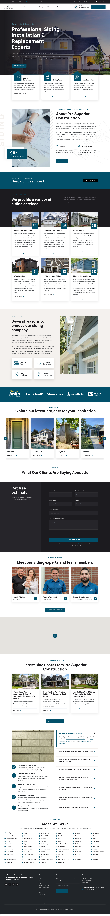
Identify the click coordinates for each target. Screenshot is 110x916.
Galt (59, 841)
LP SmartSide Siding (53, 276)
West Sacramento (29, 862)
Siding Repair (58, 80)
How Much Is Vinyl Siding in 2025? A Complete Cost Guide (54, 694)
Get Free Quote (91, 180)
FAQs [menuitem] (75, 1)
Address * (77, 500)
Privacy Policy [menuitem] (44, 903)
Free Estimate (99, 7)
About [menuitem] (32, 7)
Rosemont (96, 854)
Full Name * (52, 491)
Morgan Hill (61, 846)
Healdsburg (44, 844)
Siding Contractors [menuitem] (44, 885)
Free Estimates (88, 80)
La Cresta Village (63, 844)
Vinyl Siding (78, 230)
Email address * (53, 500)
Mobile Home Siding (82, 276)
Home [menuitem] (25, 7)
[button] (98, 39)
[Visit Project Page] (17, 433)
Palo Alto (26, 852)
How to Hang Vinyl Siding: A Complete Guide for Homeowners (84, 694)
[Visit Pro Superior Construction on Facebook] (100, 2)
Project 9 (86, 452)
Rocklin (77, 854)
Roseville (9, 857)
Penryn (43, 852)
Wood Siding (19, 276)
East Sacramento (12, 838)
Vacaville (95, 859)
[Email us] (97, 2)
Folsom (26, 841)
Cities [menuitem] (80, 1)
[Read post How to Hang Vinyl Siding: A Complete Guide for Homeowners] (84, 681)
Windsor (43, 862)
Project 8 (61, 452)
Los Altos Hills (28, 846)
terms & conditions (79, 544)
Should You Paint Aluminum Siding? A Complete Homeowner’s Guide (24, 695)
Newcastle (96, 846)
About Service (18, 253)
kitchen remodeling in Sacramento (75, 739)
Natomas (78, 846)
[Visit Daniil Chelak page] (25, 580)
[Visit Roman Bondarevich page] (84, 580)
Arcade (26, 833)
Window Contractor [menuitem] (44, 887)
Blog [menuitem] (40, 892)
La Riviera (78, 844)
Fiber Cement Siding (53, 230)
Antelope (9, 833)
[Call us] (93, 2)
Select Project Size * (54, 509)
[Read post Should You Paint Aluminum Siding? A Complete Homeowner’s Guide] (25, 681)
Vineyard (9, 862)
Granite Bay (96, 841)
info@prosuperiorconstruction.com (36, 1)
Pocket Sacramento (98, 852)
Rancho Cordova (28, 854)
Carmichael (27, 836)
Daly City (60, 836)
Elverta (60, 838)
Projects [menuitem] (59, 7)
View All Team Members (55, 609)
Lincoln (95, 844)
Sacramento (27, 857)
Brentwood (96, 833)
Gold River (78, 841)
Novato (77, 849)
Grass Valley (10, 844)
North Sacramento (63, 849)
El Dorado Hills (28, 838)
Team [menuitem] (40, 881)
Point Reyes (10, 854)
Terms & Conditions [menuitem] (56, 903)
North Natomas (45, 849)
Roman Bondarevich (82, 597)
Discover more (19, 65)
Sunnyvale (78, 859)
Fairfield (95, 838)
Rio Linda (60, 854)
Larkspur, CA (37, 452)
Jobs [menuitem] (40, 883)
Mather (43, 846)
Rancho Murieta (45, 854)
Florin (8, 841)
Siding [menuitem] (41, 7)
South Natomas (11, 859)
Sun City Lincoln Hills (47, 859)
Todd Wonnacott (50, 597)
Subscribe (63, 891)
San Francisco (62, 857)
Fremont (43, 841)
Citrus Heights (45, 836)
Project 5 (10, 452)
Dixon (94, 836)
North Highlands (28, 849)
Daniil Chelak (19, 597)
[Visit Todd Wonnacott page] (55, 580)
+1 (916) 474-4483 (84, 7)
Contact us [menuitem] (87, 1)
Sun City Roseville (63, 859)
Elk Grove (43, 838)
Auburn (60, 833)
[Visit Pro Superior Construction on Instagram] (104, 2)
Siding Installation (27, 79)
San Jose (78, 857)
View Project (11, 455)
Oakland (95, 849)
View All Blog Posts (55, 721)
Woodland (61, 862)
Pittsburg (61, 852)
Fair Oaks (78, 838)
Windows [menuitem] (50, 7)
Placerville (78, 852)
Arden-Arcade (45, 833)
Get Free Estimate (79, 96)
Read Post (16, 710)
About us (62, 161)
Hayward (26, 844)
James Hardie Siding (23, 230)
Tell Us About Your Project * (56, 518)
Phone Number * (79, 491)
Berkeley (77, 833)
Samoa (43, 857)
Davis (77, 836)
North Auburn (10, 849)
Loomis (9, 846)
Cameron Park (11, 836)
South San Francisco (30, 859)
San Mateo (96, 857)
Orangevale (10, 852)
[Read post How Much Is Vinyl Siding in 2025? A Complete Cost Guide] (55, 681)
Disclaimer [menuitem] (66, 903)
